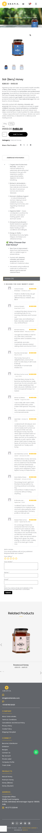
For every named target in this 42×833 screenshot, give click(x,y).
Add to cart (18, 134)
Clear (3, 126)
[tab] (15, 157)
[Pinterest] (25, 823)
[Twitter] (21, 823)
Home (7, 18)
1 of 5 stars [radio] (5, 558)
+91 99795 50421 (8, 705)
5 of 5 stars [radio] (16, 558)
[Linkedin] (29, 823)
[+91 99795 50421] (3, 701)
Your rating (8, 556)
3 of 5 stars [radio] (11, 558)
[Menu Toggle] (23, 4)
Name (6, 572)
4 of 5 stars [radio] (13, 558)
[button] (20, 145)
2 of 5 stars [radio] (8, 558)
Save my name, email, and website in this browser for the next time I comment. (18, 588)
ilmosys (25, 830)
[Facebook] (12, 823)
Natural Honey (16, 18)
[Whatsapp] (36, 752)
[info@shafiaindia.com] (3, 695)
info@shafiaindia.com (11, 698)
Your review (8, 561)
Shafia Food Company (29, 828)
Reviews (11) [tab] (9, 279)
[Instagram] (16, 823)
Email (6, 579)
